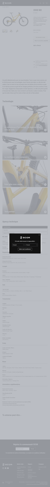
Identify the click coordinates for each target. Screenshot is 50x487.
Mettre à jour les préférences (25, 249)
